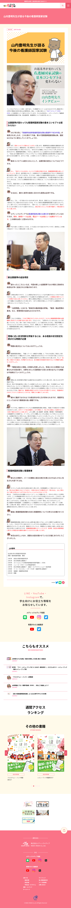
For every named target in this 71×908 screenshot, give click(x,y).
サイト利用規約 (43, 882)
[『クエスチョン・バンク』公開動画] (9, 679)
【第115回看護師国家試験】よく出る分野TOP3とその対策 (29, 694)
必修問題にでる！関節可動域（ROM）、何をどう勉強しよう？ (30, 685)
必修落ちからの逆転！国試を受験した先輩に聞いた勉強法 (29, 659)
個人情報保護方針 (43, 880)
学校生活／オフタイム (30, 885)
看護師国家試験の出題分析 (39, 214)
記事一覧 (25, 878)
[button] (31, 786)
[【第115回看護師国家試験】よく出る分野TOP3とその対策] (9, 694)
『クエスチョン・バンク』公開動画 (22, 677)
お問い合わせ (42, 885)
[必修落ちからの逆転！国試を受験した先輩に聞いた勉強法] (9, 659)
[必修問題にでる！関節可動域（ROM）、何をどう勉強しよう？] (9, 688)
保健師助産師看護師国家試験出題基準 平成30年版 (41, 132)
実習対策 (27, 882)
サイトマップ (42, 878)
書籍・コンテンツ (27, 887)
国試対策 (10, 29)
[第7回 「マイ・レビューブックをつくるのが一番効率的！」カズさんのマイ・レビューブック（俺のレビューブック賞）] (9, 668)
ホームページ (26, 889)
